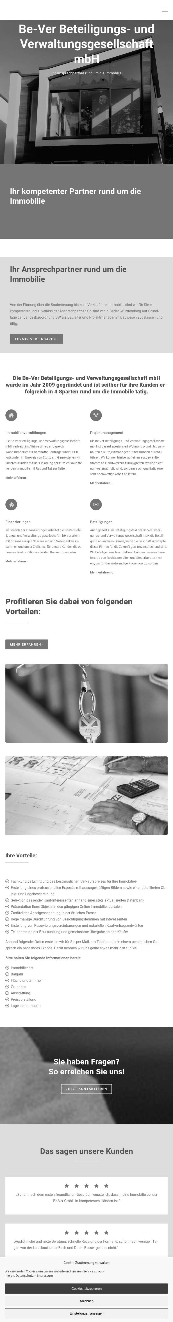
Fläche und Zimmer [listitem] (26, 980)
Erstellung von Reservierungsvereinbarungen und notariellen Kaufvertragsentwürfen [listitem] (77, 925)
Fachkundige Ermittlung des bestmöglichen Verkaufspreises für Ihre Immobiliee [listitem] (74, 881)
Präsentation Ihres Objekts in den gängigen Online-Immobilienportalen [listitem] (66, 906)
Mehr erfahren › (101, 572)
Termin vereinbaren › (37, 339)
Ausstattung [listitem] (20, 993)
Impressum (45, 1275)
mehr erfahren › (27, 644)
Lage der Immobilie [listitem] (26, 1006)
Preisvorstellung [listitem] (23, 999)
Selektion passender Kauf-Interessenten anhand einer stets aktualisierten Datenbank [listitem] (77, 900)
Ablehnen (86, 1301)
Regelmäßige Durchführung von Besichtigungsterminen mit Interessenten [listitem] (69, 919)
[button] (165, 10)
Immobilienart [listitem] (22, 968)
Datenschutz (25, 1275)
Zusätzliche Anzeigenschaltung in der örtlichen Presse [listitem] (53, 913)
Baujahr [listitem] (17, 974)
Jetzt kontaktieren (86, 1089)
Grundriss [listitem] (18, 987)
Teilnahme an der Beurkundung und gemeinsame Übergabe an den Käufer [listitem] (69, 932)
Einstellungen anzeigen (86, 1313)
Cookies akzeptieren (86, 1288)
